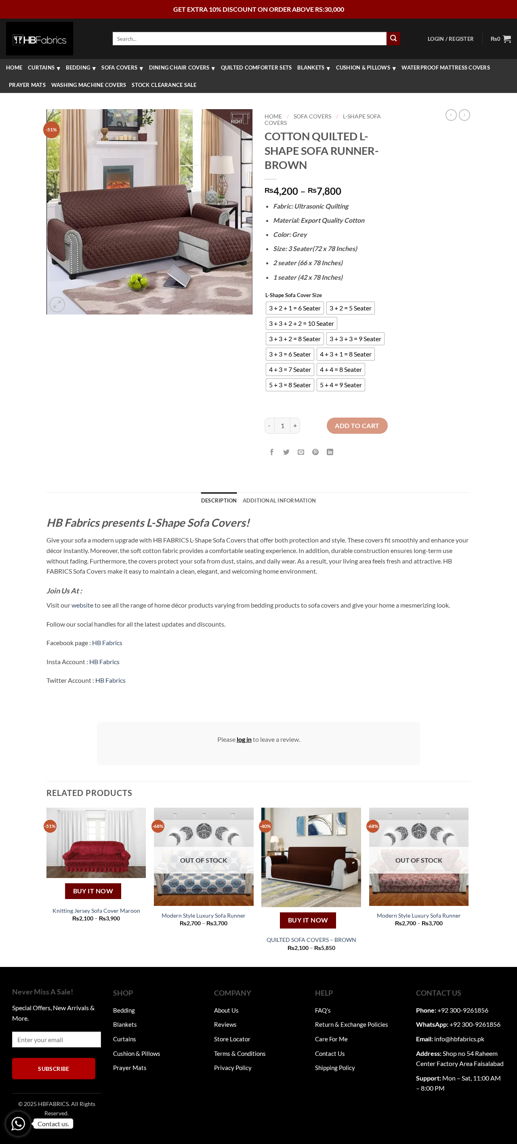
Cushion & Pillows (363, 67)
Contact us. (53, 1123)
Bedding (78, 67)
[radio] (295, 308)
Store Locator (232, 1039)
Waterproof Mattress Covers (445, 67)
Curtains (41, 67)
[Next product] (451, 114)
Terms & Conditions (240, 1053)
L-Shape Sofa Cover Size (293, 295)
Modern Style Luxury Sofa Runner (204, 915)
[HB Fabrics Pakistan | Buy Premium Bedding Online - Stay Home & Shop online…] (39, 38)
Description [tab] (219, 500)
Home (14, 67)
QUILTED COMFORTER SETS (256, 67)
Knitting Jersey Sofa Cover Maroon (96, 910)
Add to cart (357, 425)
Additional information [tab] (279, 500)
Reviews (225, 1024)
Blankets (310, 67)
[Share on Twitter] (286, 452)
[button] (451, 39)
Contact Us (330, 1053)
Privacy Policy (233, 1067)
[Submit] (393, 39)
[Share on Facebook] (272, 452)
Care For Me (331, 1039)
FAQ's (323, 1010)
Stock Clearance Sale (164, 85)
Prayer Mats (27, 85)
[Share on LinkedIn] (330, 452)
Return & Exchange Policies (351, 1024)
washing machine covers (88, 85)
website (82, 605)
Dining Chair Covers (179, 67)
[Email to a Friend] (301, 452)
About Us (226, 1010)
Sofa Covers (119, 67)
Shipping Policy (335, 1067)
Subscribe (53, 1068)
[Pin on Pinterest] (315, 452)
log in (244, 739)
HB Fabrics (107, 642)
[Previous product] (464, 114)
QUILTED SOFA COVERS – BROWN (311, 939)
